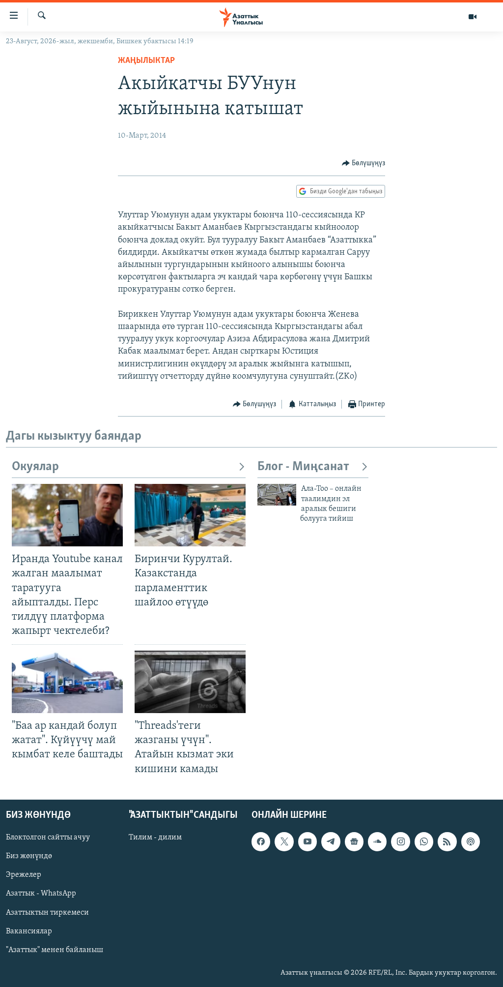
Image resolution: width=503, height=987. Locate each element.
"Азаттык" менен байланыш (54, 950)
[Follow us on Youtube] (307, 841)
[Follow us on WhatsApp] (424, 841)
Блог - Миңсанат (303, 467)
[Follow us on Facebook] (261, 841)
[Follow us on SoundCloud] (377, 841)
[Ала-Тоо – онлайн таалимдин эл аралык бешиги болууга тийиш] (276, 495)
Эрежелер (23, 875)
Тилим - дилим (155, 837)
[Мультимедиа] (472, 17)
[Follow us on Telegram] (330, 841)
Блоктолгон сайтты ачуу (48, 837)
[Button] (364, 163)
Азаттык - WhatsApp (41, 893)
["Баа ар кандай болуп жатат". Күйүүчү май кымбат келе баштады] (67, 682)
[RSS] (447, 841)
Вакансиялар (29, 931)
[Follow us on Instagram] (400, 841)
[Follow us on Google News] (354, 841)
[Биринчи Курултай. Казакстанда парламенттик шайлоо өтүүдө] (190, 515)
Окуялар (35, 467)
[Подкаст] (470, 841)
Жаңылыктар (146, 61)
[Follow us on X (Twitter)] (284, 841)
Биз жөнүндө (29, 856)
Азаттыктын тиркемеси (47, 912)
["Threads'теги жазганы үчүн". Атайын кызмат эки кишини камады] (190, 682)
